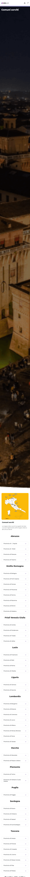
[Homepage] (5, 3)
